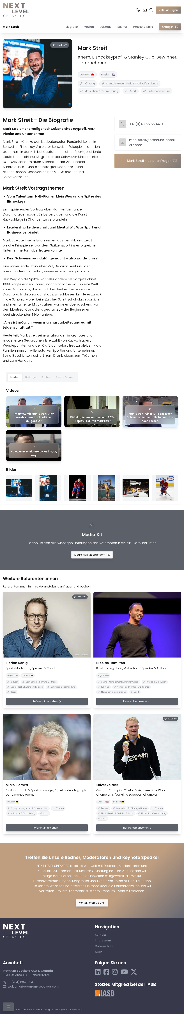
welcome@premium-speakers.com (33, 986)
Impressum (103, 940)
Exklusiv (62, 45)
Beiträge (106, 27)
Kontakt (100, 935)
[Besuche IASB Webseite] (104, 993)
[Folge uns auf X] (134, 972)
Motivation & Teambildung (101, 91)
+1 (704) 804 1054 (20, 982)
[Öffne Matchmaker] (151, 10)
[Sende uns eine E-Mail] (145, 10)
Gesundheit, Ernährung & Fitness (41, 682)
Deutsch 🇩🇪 (87, 74)
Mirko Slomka (17, 785)
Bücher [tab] (46, 377)
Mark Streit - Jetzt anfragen (149, 160)
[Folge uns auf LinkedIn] (98, 972)
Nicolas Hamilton (110, 663)
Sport (133, 91)
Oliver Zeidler (107, 785)
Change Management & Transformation (120, 682)
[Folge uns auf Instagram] (115, 972)
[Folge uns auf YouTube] (124, 972)
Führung (90, 83)
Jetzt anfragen (168, 10)
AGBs (98, 952)
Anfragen (168, 27)
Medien (89, 27)
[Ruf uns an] (138, 10)
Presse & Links (143, 27)
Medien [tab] (15, 377)
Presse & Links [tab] (64, 377)
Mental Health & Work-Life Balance (27, 687)
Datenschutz (104, 946)
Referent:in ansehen (45, 701)
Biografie (71, 27)
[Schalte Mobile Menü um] (8, 1006)
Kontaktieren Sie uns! (92, 903)
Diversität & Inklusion (156, 682)
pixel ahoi (77, 1009)
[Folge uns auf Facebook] (106, 972)
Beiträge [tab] (30, 377)
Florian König (17, 663)
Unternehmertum (159, 91)
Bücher (122, 27)
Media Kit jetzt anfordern (89, 555)
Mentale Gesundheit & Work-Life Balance (132, 83)
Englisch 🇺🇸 (108, 74)
